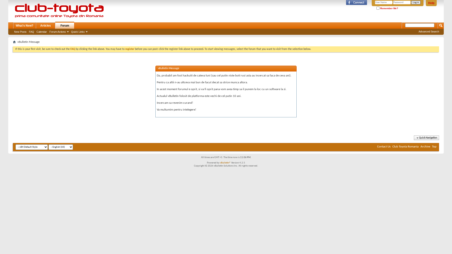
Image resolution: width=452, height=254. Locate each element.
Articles (45, 25)
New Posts (20, 31)
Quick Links (78, 31)
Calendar (41, 31)
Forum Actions (57, 31)
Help (431, 3)
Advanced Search (429, 31)
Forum (65, 25)
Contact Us (384, 146)
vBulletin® (225, 163)
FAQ (31, 31)
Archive (425, 146)
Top (434, 146)
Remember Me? (388, 8)
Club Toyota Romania (405, 146)
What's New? (24, 25)
